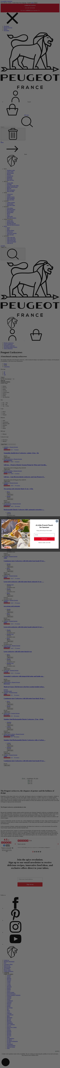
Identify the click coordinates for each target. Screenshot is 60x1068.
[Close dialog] (57, 521)
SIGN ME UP (44, 539)
